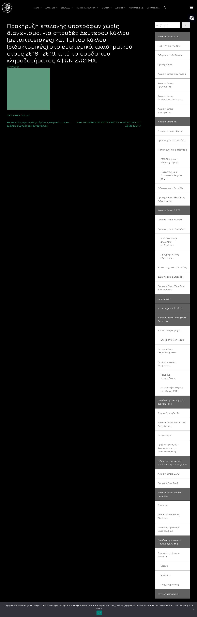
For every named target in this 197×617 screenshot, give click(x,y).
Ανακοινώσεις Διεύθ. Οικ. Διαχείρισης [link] (172, 424)
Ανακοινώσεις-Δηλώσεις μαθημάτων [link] (169, 241)
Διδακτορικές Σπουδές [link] (171, 188)
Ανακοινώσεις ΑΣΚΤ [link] (168, 36)
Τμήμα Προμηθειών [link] (168, 413)
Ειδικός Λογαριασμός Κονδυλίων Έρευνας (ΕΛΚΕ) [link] (172, 463)
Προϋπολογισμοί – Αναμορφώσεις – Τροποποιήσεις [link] (168, 448)
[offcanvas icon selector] (191, 7)
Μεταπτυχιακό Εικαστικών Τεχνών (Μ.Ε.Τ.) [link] (171, 175)
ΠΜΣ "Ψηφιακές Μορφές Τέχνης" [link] (170, 161)
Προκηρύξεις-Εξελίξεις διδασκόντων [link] (171, 288)
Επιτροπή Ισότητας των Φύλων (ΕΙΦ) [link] (172, 389)
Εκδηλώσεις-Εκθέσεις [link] (170, 55)
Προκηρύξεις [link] (165, 64)
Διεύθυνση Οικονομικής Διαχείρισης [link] (171, 402)
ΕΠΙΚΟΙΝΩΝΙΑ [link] (153, 7)
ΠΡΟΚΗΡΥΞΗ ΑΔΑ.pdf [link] (18, 115)
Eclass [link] (164, 565)
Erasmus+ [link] (163, 505)
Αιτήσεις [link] (166, 575)
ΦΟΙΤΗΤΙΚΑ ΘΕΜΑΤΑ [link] (85, 7)
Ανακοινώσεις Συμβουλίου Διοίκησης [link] (170, 98)
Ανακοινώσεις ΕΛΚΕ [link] (168, 473)
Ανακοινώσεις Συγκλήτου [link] (172, 74)
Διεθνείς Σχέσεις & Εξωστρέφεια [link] (169, 529)
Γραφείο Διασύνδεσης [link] (168, 376)
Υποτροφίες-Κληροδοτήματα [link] (167, 351)
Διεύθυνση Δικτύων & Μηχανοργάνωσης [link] (170, 542)
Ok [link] (99, 613)
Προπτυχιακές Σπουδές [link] (171, 229)
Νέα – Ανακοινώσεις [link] (169, 45)
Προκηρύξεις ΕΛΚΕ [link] (168, 483)
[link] (192, 18)
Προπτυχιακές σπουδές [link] (171, 140)
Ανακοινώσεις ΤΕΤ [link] (168, 121)
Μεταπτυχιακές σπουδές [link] (172, 149)
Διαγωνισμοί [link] (165, 435)
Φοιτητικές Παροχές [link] (169, 330)
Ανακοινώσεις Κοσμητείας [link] (165, 110)
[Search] (186, 25)
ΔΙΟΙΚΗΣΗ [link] (50, 7)
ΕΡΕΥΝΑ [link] (105, 7)
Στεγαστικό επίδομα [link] (172, 339)
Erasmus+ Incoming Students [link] (168, 516)
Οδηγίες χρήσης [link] (170, 584)
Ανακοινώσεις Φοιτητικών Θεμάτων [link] (172, 319)
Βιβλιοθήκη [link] (164, 299)
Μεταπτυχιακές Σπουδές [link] (172, 267)
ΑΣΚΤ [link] (36, 7)
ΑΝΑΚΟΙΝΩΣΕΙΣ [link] (136, 7)
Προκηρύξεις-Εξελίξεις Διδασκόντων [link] (171, 199)
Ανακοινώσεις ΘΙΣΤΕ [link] (169, 210)
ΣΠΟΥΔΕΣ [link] (65, 7)
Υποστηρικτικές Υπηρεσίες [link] (167, 364)
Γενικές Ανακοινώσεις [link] (170, 219)
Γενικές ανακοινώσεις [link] (170, 131)
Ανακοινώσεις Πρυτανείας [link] (165, 85)
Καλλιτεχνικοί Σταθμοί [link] (170, 308)
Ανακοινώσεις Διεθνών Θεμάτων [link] (170, 494)
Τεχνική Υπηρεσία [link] (168, 594)
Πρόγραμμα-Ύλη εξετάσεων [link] (170, 256)
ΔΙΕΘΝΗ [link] (119, 7)
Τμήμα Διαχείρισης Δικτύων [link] (169, 555)
